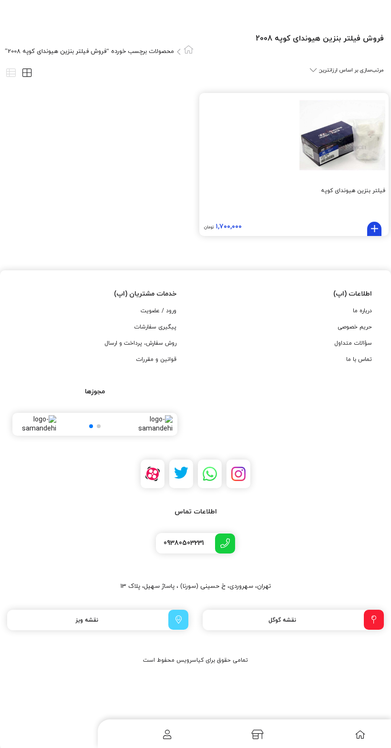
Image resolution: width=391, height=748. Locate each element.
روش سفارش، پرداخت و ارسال (140, 343)
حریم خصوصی (355, 327)
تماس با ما (359, 359)
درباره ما (362, 311)
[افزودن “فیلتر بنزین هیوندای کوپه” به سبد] (374, 229)
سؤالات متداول (353, 343)
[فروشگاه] (242, 734)
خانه (188, 49)
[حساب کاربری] (147, 734)
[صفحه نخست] (340, 734)
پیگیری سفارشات (155, 327)
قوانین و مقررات (156, 359)
